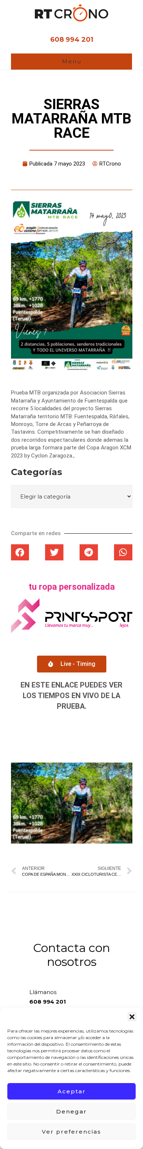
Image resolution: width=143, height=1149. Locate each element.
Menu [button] (71, 61)
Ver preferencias (71, 1131)
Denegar (71, 1111)
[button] (132, 1016)
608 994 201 (71, 40)
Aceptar (72, 1091)
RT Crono (71, 13)
